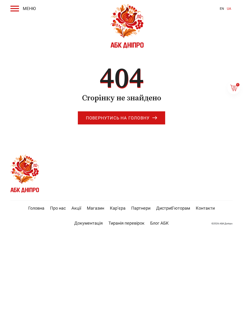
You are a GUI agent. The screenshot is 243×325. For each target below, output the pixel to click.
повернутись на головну (118, 117)
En (222, 8)
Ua (229, 8)
